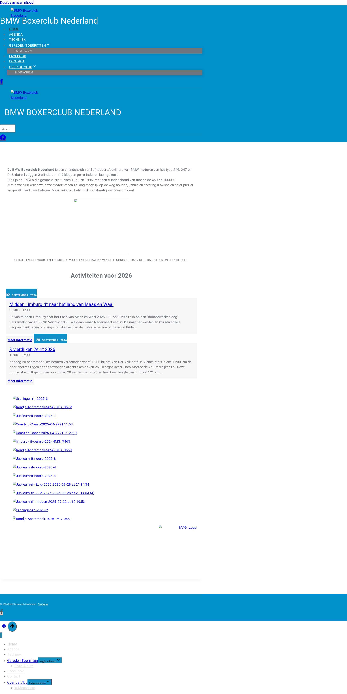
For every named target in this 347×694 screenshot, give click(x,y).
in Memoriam (23, 72)
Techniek (17, 39)
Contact (17, 61)
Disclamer (43, 604)
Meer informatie (20, 340)
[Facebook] (1, 83)
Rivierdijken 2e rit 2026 (32, 349)
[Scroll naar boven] (4, 627)
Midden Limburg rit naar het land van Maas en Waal (61, 304)
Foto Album (23, 666)
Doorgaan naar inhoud (17, 2)
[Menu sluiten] (1, 635)
